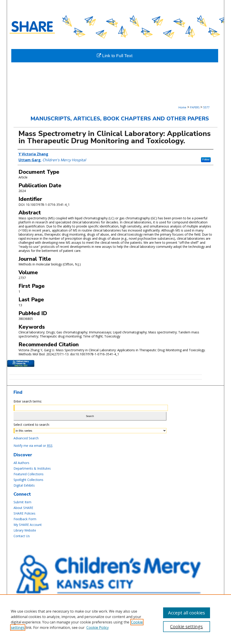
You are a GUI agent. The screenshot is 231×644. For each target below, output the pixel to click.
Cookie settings (186, 626)
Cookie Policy (97, 627)
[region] (115, 619)
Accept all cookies (186, 613)
